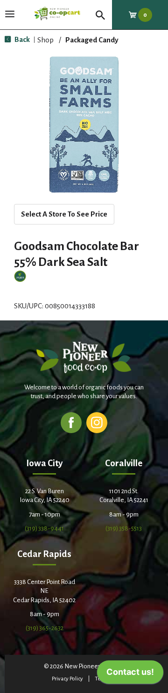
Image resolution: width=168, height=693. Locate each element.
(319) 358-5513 (123, 528)
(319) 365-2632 (44, 628)
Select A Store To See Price (64, 214)
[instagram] (96, 422)
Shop (45, 40)
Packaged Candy (92, 40)
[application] (130, 674)
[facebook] (71, 422)
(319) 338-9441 (44, 528)
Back (21, 39)
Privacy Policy (67, 679)
